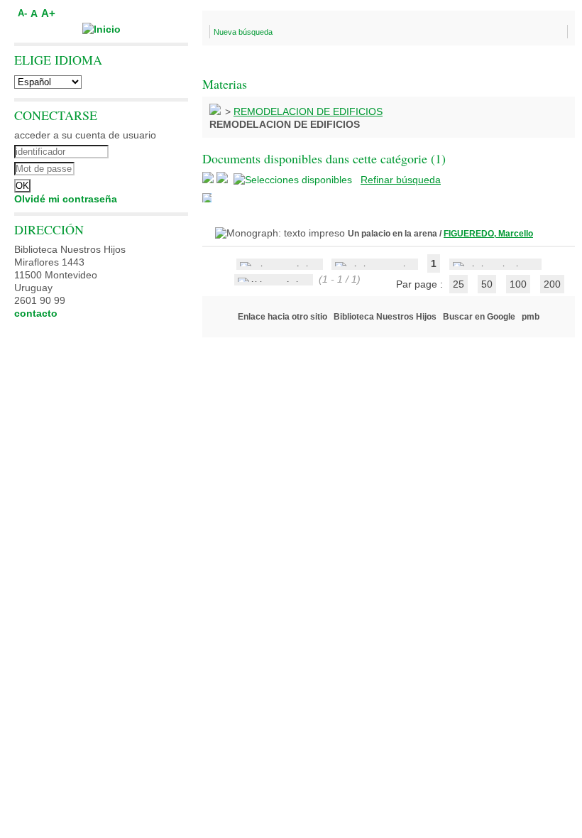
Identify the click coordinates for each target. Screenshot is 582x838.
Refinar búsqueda (401, 179)
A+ (48, 13)
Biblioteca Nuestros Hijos (385, 317)
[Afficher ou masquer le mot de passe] (140, 167)
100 (518, 284)
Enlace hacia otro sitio (282, 317)
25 (458, 284)
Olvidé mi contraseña (65, 199)
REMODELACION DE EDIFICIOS (308, 111)
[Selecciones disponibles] (294, 179)
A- (22, 13)
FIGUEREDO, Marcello (488, 234)
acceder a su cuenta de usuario (85, 135)
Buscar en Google (479, 317)
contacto (35, 313)
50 (487, 284)
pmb (530, 317)
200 (552, 284)
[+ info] (207, 197)
